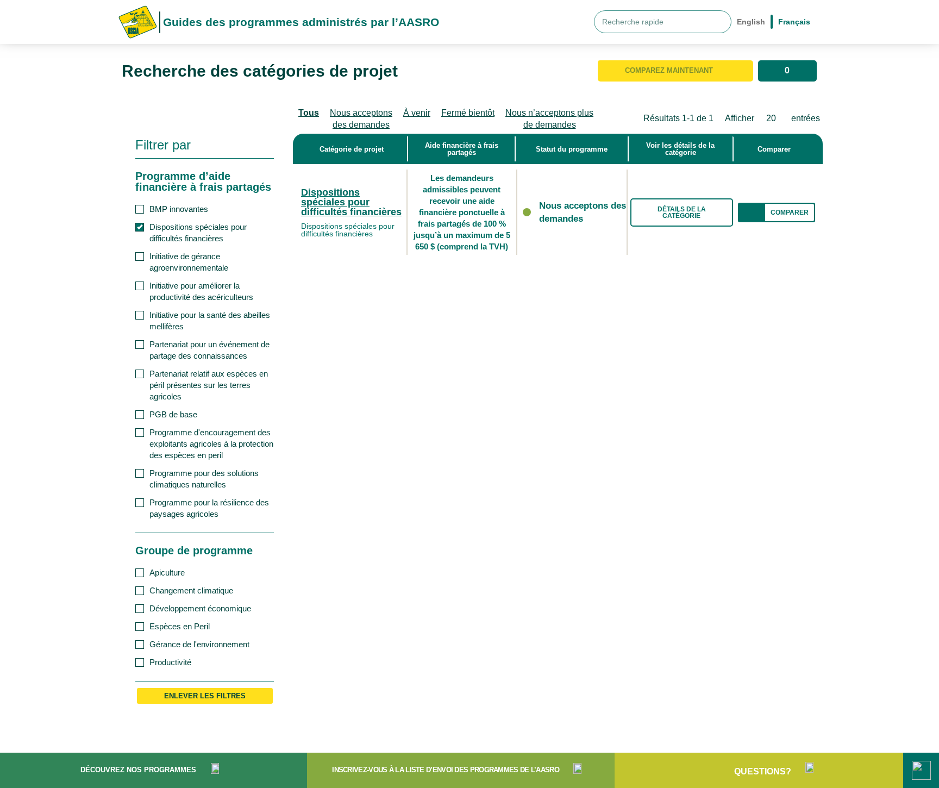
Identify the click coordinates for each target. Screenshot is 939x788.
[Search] (719, 22)
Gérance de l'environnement (199, 644)
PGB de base (173, 414)
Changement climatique (191, 590)
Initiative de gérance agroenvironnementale (188, 262)
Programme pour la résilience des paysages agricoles (209, 508)
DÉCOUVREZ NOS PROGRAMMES (138, 770)
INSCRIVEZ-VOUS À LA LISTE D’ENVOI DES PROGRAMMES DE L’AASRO (445, 770)
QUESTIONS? (762, 771)
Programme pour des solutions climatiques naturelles (204, 478)
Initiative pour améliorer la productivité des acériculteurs (201, 291)
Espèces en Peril (179, 626)
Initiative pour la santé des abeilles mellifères (209, 320)
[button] (776, 212)
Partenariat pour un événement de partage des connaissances (209, 350)
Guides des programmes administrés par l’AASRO (301, 22)
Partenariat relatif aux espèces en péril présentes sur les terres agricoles (208, 385)
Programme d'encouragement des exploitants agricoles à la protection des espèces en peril (211, 444)
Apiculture (167, 572)
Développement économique (200, 608)
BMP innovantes (178, 209)
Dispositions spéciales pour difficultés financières (198, 232)
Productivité (170, 662)
